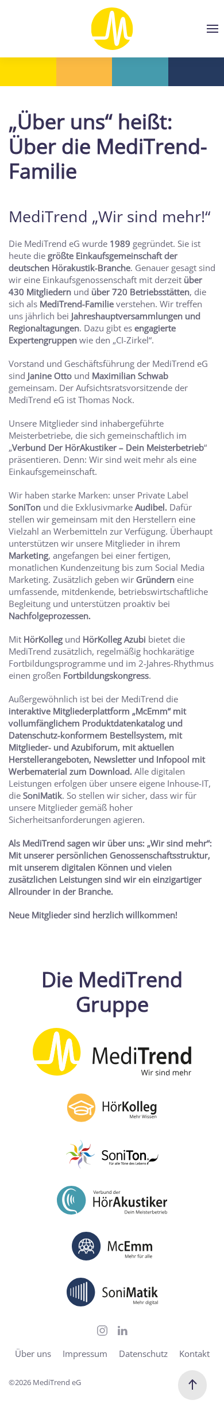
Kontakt (194, 1353)
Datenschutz (143, 1353)
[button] (212, 29)
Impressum (85, 1353)
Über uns (33, 1353)
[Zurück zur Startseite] (112, 29)
